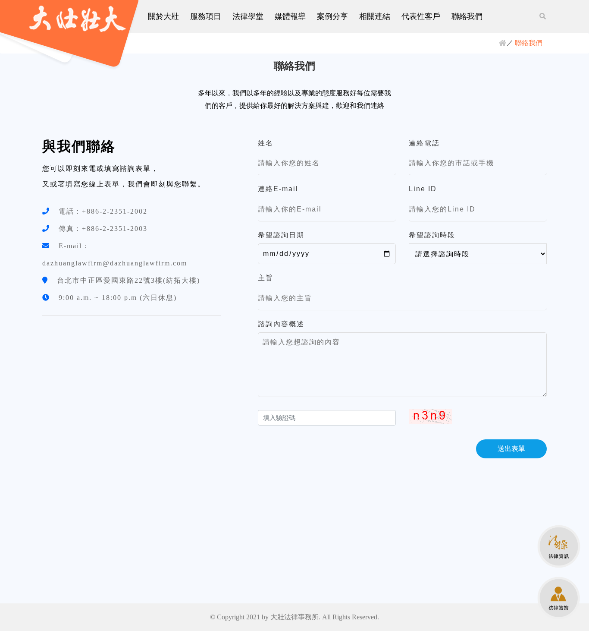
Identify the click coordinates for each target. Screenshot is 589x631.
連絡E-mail (278, 188)
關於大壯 (163, 16)
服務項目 (205, 16)
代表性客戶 (420, 16)
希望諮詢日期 (281, 235)
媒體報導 (290, 16)
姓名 (265, 143)
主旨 (265, 277)
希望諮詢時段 (432, 235)
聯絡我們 (466, 16)
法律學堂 (247, 16)
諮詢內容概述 (281, 324)
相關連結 (374, 16)
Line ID (423, 188)
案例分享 (332, 16)
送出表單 (511, 448)
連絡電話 (424, 143)
